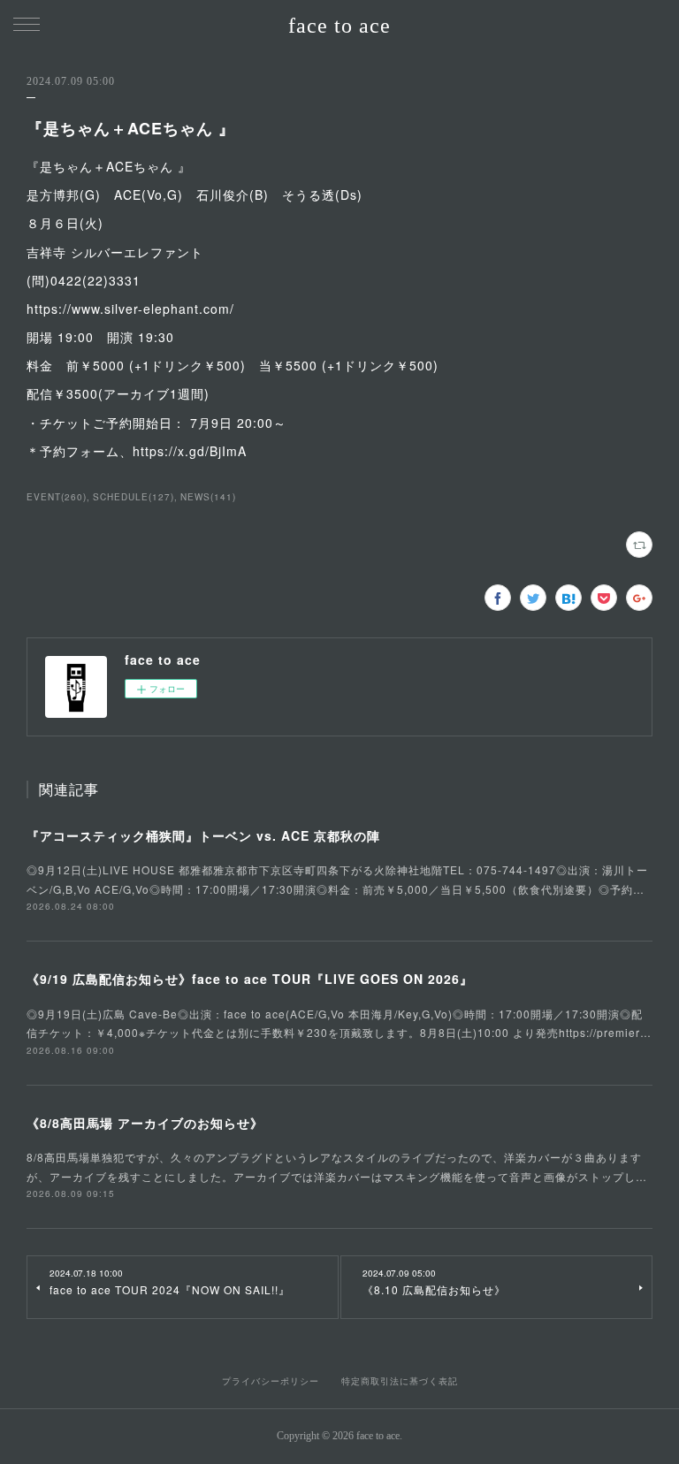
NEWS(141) (208, 497)
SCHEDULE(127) (133, 497)
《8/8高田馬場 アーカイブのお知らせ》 (145, 1123)
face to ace (339, 25)
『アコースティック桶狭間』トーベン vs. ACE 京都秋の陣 (203, 835)
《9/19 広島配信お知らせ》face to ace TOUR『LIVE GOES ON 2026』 (250, 978)
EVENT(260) (57, 497)
